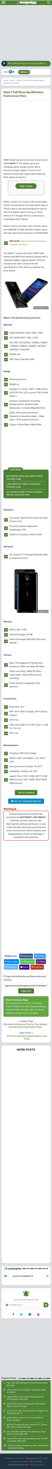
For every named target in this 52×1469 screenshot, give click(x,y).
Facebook (27, 956)
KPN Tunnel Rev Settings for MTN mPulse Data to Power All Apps (28, 1446)
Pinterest (38, 967)
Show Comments (23, 1276)
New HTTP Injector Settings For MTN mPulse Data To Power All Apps (26, 1405)
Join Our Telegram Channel (27, 801)
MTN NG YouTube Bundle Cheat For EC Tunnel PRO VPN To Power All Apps (27, 1426)
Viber (42, 961)
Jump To (26, 186)
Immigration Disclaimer (14, 1458)
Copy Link (26, 991)
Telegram (12, 967)
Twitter (41, 956)
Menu (24, 72)
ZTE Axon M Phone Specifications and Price (27, 1037)
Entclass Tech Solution (20, 1461)
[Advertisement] (26, 32)
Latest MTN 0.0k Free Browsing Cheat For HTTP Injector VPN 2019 (25, 1398)
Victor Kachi (39, 1465)
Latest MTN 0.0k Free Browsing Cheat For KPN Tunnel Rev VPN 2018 (27, 1439)
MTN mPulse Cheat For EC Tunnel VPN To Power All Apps (25, 1419)
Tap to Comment (26, 792)
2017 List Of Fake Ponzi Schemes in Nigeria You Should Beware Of (27, 1412)
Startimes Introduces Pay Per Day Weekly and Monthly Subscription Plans (25, 1025)
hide (30, 186)
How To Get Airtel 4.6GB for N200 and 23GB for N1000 (26, 1391)
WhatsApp (28, 961)
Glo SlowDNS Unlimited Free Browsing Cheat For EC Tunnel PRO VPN (26, 1432)
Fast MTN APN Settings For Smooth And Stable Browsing (27, 1384)
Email (25, 967)
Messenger (12, 961)
